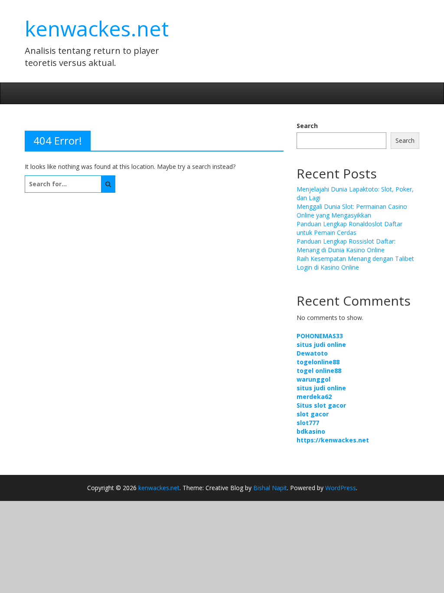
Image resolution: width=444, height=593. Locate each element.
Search (307, 126)
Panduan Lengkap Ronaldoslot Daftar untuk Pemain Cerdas (349, 228)
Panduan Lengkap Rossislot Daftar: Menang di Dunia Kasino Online (346, 245)
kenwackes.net (97, 28)
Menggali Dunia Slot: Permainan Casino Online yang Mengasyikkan (352, 210)
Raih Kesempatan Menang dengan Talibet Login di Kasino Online (355, 262)
